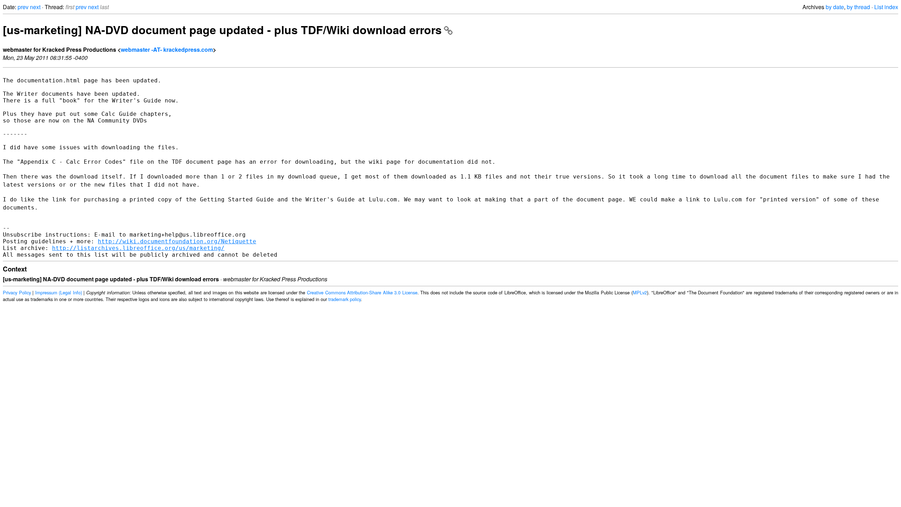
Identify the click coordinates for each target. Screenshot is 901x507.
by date (835, 7)
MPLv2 (640, 292)
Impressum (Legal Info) (58, 292)
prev (23, 7)
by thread (858, 7)
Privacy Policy (17, 292)
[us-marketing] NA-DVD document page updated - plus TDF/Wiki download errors (222, 29)
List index (886, 7)
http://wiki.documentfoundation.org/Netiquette (177, 241)
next (35, 7)
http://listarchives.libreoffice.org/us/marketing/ (138, 248)
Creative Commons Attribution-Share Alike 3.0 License (362, 292)
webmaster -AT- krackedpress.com (167, 49)
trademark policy (344, 299)
